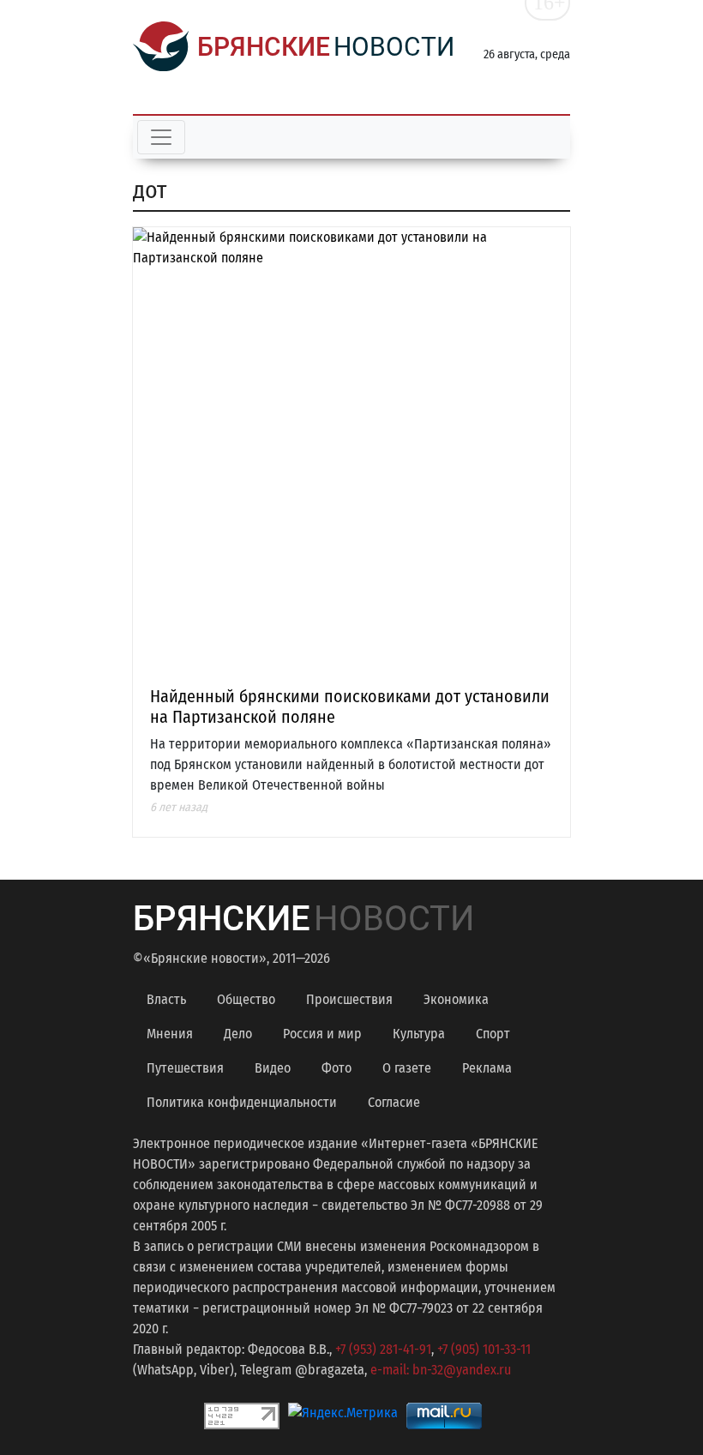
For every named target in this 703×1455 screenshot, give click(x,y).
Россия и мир (322, 1033)
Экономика (456, 999)
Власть (166, 999)
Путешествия (185, 1068)
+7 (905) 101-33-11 (484, 1349)
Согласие (394, 1102)
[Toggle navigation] (161, 137)
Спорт (493, 1033)
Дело (238, 1033)
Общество (246, 999)
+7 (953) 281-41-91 (383, 1349)
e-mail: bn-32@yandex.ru (440, 1370)
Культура (419, 1033)
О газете (406, 1068)
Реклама (487, 1068)
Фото (336, 1068)
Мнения (170, 1033)
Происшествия (349, 999)
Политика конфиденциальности (242, 1102)
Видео (273, 1068)
